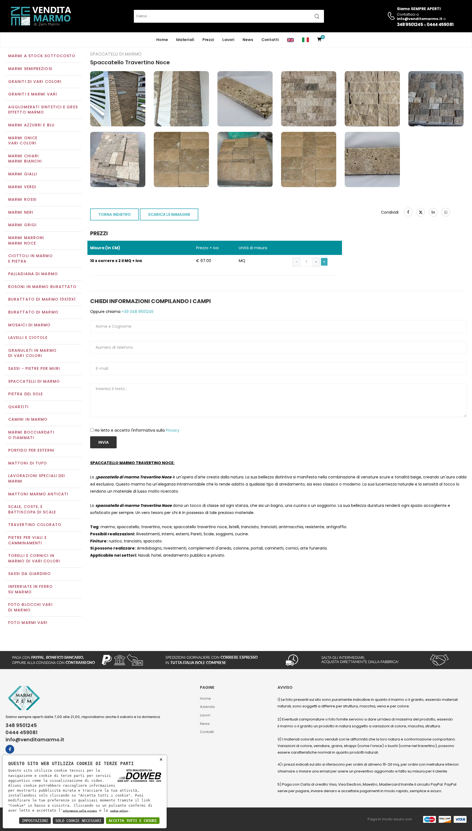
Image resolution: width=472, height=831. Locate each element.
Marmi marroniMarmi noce (26, 240)
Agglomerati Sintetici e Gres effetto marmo (43, 109)
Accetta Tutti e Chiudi (133, 820)
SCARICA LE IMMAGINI (169, 214)
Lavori (228, 39)
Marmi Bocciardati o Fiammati (31, 434)
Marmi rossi (22, 199)
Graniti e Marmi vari (32, 94)
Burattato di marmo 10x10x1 (42, 299)
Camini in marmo (28, 419)
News (248, 39)
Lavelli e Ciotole (28, 337)
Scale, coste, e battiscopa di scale (32, 509)
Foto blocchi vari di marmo (30, 607)
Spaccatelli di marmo (34, 381)
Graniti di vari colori (34, 81)
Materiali (185, 39)
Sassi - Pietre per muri (34, 368)
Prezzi (208, 39)
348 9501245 (410, 24)
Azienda (207, 706)
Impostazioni (35, 820)
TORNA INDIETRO (114, 214)
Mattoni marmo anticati (38, 494)
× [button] (161, 759)
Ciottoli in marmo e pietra (30, 258)
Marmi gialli (22, 174)
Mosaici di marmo (29, 325)
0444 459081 (440, 24)
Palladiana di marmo (33, 274)
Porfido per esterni (31, 450)
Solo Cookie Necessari (78, 820)
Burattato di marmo (33, 312)
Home (162, 39)
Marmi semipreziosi (30, 68)
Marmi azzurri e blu (31, 125)
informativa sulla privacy (80, 810)
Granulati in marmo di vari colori (32, 353)
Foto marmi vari (28, 622)
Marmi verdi (22, 187)
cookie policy (119, 810)
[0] (319, 40)
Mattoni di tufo (27, 463)
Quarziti (18, 406)
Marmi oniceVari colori (22, 140)
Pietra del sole (25, 394)
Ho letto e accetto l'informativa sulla (137, 430)
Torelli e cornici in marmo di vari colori (34, 558)
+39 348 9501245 (137, 311)
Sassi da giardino (29, 573)
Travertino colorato (34, 524)
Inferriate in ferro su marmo (30, 589)
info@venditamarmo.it (34, 739)
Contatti (270, 39)
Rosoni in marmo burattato (42, 286)
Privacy (172, 430)
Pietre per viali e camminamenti (27, 540)
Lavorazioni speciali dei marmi (36, 478)
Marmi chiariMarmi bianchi (25, 158)
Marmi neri (20, 212)
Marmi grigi (22, 225)
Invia (103, 442)
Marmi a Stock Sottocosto (41, 56)
